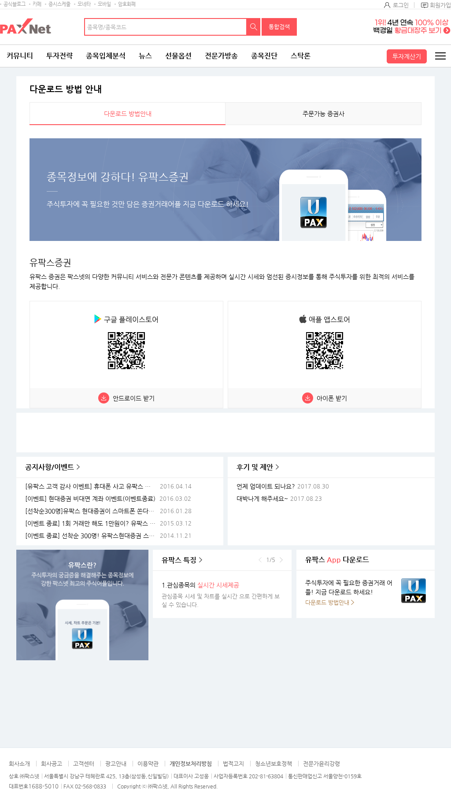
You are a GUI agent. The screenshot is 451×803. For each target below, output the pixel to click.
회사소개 (19, 763)
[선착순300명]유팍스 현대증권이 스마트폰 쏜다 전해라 (91, 511)
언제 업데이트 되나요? (266, 486)
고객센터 (83, 763)
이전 (260, 559)
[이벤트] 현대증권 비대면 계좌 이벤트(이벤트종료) (90, 499)
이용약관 (148, 763)
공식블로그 (15, 4)
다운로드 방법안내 (128, 113)
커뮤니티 (20, 56)
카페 (37, 4)
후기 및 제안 (255, 467)
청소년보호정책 (273, 763)
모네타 (84, 4)
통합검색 (279, 26)
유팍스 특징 (179, 560)
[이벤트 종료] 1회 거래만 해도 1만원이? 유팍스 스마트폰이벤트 (91, 523)
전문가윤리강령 (321, 763)
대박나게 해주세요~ (262, 499)
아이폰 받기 (332, 398)
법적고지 (233, 763)
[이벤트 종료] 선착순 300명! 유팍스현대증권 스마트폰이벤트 (91, 536)
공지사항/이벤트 (49, 467)
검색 (253, 26)
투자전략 (59, 56)
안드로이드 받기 (134, 398)
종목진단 (264, 56)
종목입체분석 (106, 56)
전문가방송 (221, 56)
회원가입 (440, 5)
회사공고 (51, 763)
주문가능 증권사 (323, 113)
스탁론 (301, 56)
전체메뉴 (440, 56)
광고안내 (115, 763)
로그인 (401, 5)
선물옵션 (178, 56)
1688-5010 (43, 786)
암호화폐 (127, 4)
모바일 (104, 4)
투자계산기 (406, 56)
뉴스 (145, 56)
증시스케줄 (59, 4)
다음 (281, 559)
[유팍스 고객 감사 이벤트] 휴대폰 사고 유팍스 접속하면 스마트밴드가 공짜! (91, 486)
